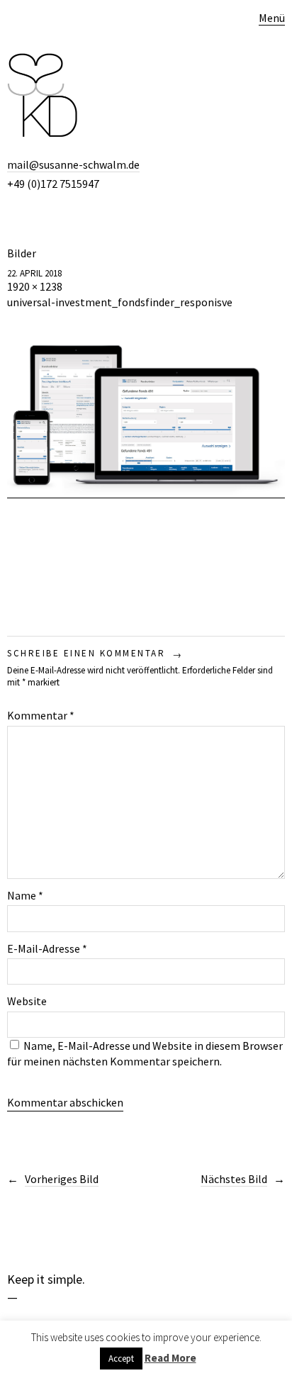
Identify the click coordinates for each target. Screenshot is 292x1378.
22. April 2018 (34, 273)
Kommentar (40, 715)
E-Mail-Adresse (47, 948)
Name (25, 895)
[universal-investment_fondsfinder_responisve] (146, 490)
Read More (170, 1358)
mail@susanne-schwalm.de (73, 164)
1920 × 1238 (34, 286)
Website (27, 1001)
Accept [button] (121, 1358)
